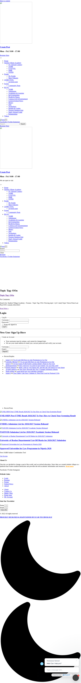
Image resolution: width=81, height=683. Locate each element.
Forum (6, 84)
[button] (40, 601)
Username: (5, 320)
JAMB (10, 66)
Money (10, 103)
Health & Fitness (14, 97)
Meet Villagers (13, 78)
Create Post (5, 47)
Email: (4, 349)
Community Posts (14, 86)
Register (5, 351)
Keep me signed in (10, 324)
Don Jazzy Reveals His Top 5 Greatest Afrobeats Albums (39, 369)
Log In (4, 326)
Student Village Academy (12, 63)
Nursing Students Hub (15, 110)
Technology (12, 106)
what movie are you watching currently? (30, 371)
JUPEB (11, 72)
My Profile (12, 76)
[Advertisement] (40, 272)
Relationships (12, 114)
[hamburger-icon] (1, 184)
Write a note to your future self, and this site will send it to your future (42, 367)
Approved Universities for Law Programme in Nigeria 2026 (25, 448)
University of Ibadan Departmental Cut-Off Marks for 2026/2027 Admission (33, 440)
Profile (6, 74)
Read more (70, 466)
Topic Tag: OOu (7, 295)
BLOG (6, 87)
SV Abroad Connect (15, 65)
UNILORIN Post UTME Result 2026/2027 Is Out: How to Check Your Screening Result (38, 416)
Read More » (4, 308)
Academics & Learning (16, 93)
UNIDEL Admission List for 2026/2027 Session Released (24, 424)
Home (6, 61)
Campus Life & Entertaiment (18, 99)
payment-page (13, 82)
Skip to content (5, 1)
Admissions (12, 91)
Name (2, 505)
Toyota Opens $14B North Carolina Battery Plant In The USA (34, 364)
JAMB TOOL (9, 80)
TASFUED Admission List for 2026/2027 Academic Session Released (29, 432)
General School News (15, 101)
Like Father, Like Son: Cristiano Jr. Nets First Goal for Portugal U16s (36, 373)
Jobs (9, 105)
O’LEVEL (12, 68)
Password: (5, 322)
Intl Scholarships (14, 95)
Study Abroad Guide (15, 112)
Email (2, 508)
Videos (6, 116)
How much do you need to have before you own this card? (38, 366)
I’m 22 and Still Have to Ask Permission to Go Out (30, 360)
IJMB (10, 70)
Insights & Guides (14, 108)
